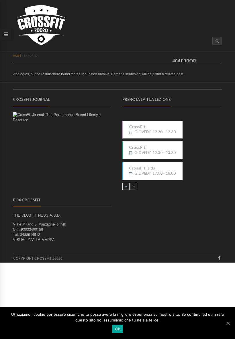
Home (17, 55)
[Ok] (228, 323)
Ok (117, 329)
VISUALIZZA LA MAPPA (34, 239)
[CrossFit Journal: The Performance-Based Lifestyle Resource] (62, 119)
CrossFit (152, 129)
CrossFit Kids (152, 170)
